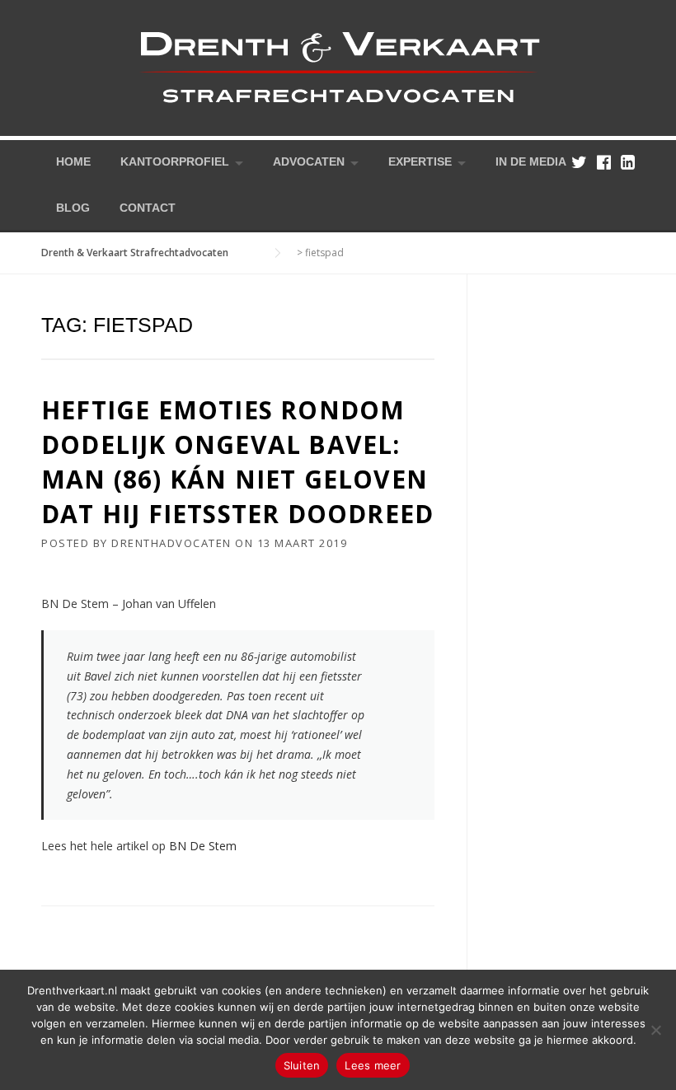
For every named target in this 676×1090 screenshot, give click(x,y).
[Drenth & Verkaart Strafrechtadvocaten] (338, 66)
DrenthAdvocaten (171, 543)
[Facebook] (604, 162)
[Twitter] (579, 162)
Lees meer (373, 1065)
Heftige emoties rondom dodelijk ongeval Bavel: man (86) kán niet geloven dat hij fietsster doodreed (237, 462)
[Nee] (655, 1030)
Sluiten (302, 1065)
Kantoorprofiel (174, 161)
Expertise (420, 161)
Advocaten (309, 161)
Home (73, 161)
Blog (73, 207)
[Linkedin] (628, 162)
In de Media (530, 161)
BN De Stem (203, 846)
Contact (148, 207)
